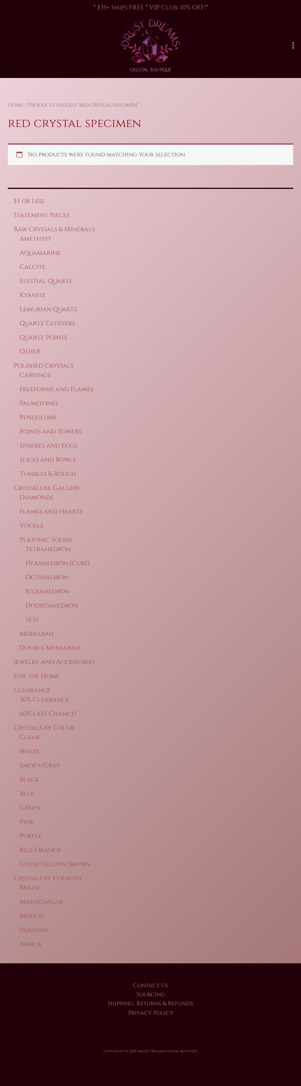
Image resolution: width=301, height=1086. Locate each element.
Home (16, 105)
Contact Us (150, 985)
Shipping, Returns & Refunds (150, 1003)
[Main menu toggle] (293, 45)
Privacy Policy (150, 1013)
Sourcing (150, 994)
